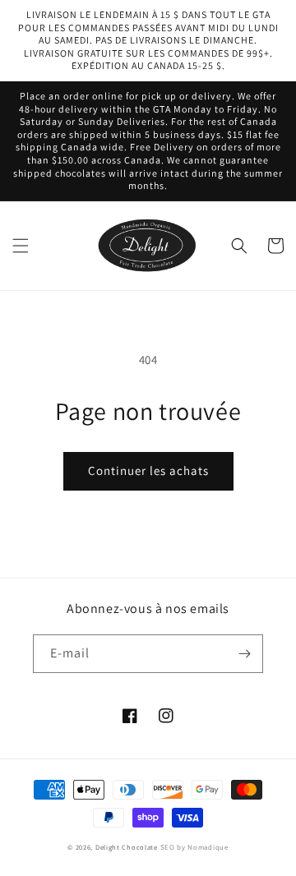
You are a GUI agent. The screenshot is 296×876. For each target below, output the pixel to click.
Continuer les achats (148, 470)
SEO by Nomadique (194, 847)
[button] (20, 246)
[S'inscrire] (244, 653)
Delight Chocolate (126, 846)
